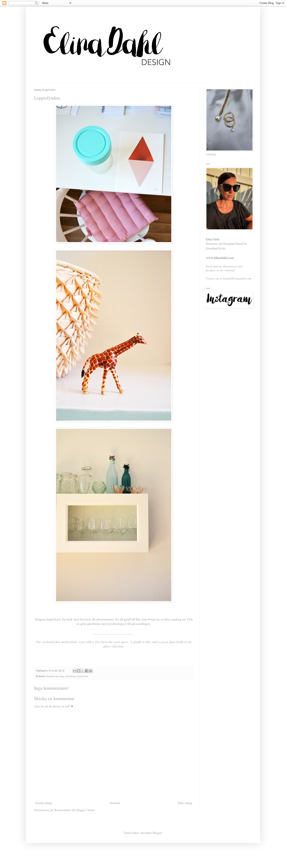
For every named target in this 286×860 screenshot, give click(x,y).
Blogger (157, 833)
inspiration (82, 676)
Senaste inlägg (43, 803)
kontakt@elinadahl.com (237, 278)
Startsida (115, 803)
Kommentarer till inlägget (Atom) (74, 810)
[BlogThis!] (79, 671)
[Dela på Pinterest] (91, 671)
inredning (70, 676)
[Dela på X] (83, 671)
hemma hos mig (55, 676)
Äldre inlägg (184, 803)
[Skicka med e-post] (75, 671)
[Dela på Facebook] (87, 671)
